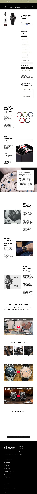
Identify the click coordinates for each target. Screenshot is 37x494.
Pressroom (21, 454)
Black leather (24, 35)
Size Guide (27, 94)
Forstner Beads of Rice (26, 47)
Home (22, 12)
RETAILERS (17, 7)
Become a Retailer (7, 465)
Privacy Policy (6, 474)
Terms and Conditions (7, 473)
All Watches (21, 448)
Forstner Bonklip (25, 49)
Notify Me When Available (27, 68)
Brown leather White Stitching (25, 39)
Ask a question (27, 96)
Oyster (30, 52)
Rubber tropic (24, 54)
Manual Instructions (7, 462)
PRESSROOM (12, 7)
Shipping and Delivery (7, 470)
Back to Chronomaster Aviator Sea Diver (19, 436)
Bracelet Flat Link (25, 57)
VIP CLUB (21, 7)
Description (27, 89)
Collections (24, 12)
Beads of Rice (24, 41)
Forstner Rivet (24, 52)
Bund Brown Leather (25, 44)
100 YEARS (25, 7)
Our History (21, 451)
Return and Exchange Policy (9, 471)
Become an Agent (7, 467)
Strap (22, 33)
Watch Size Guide (7, 477)
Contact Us (6, 464)
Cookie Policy (6, 476)
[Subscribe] (14, 488)
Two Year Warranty (7, 468)
